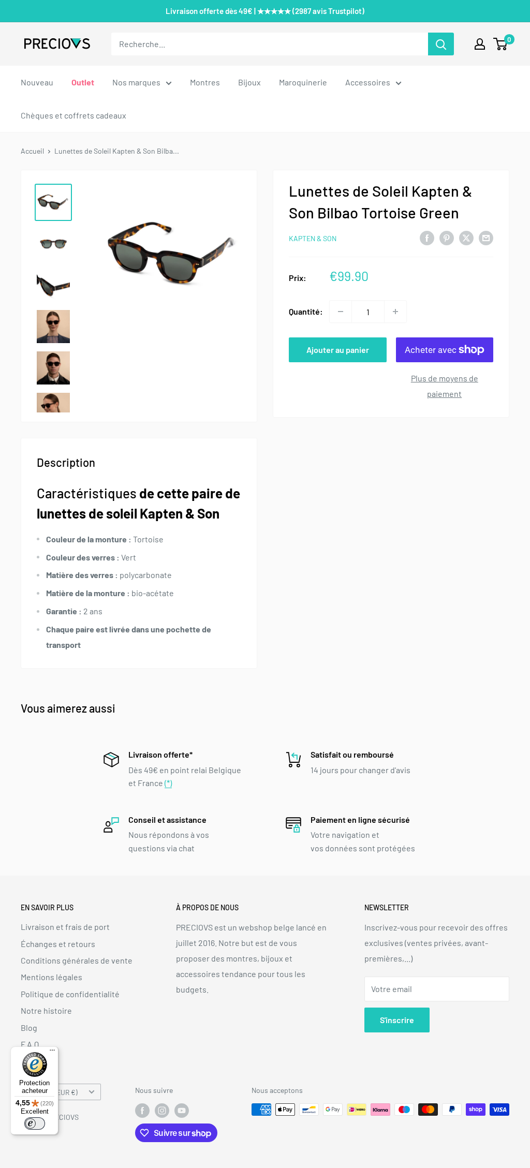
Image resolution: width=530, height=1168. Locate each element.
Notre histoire (46, 1010)
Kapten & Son (312, 238)
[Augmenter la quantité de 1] (395, 311)
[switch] (34, 1123)
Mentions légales (51, 977)
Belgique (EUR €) (52, 1092)
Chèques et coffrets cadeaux (73, 115)
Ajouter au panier (337, 349)
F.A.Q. (31, 1044)
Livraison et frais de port (65, 927)
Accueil (32, 150)
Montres (205, 82)
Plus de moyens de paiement (444, 385)
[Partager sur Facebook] (427, 237)
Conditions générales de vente (76, 960)
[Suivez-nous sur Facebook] (142, 1110)
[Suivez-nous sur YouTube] (181, 1110)
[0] (500, 44)
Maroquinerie (303, 82)
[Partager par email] (486, 237)
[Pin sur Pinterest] (446, 237)
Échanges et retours (58, 944)
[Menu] (52, 1052)
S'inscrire (397, 1020)
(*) (168, 783)
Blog (29, 1027)
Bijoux (249, 82)
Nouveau (37, 82)
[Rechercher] (441, 44)
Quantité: (306, 311)
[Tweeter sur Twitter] (466, 237)
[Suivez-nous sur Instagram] (162, 1110)
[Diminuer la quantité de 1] (340, 311)
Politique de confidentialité (70, 994)
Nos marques (136, 82)
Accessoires (367, 82)
